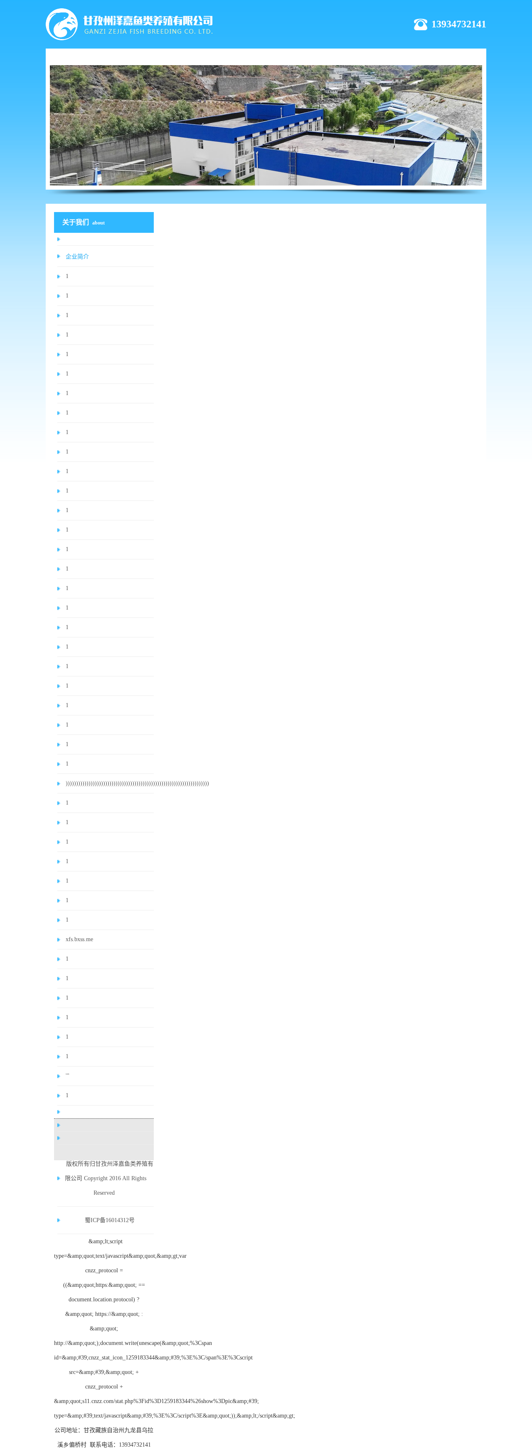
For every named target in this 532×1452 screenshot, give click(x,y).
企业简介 (77, 257)
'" (67, 1076)
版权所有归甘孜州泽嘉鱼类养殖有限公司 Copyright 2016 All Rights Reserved (109, 1178)
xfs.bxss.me (79, 939)
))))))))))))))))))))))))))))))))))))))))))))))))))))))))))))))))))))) (110, 783)
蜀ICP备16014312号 (110, 1220)
